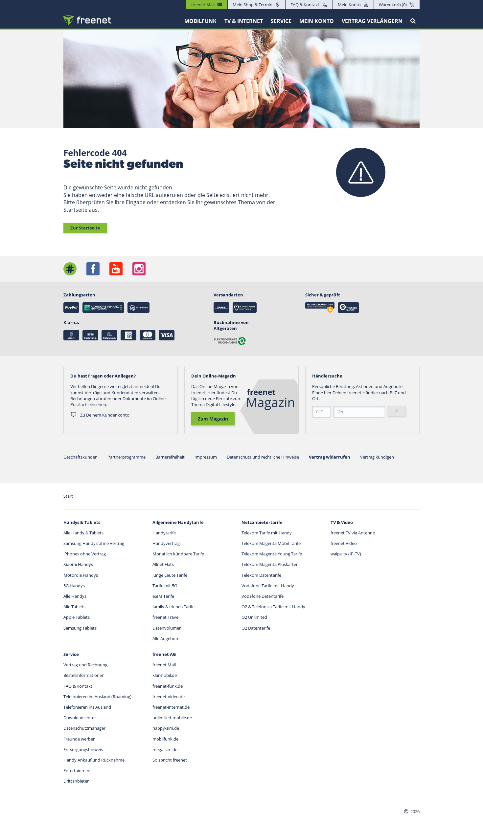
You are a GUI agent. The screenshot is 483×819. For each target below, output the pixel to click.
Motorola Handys (80, 575)
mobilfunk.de (165, 739)
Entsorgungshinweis (83, 749)
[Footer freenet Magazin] (70, 268)
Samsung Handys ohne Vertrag (93, 543)
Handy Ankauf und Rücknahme (94, 760)
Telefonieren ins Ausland (87, 707)
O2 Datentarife (256, 628)
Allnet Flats (163, 564)
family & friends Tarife (173, 607)
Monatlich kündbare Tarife (178, 554)
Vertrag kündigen (377, 457)
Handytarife (164, 533)
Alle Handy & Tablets (83, 533)
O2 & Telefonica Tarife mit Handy (273, 607)
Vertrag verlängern (372, 21)
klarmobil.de (164, 675)
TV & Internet (243, 21)
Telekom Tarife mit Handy (267, 533)
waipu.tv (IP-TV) (346, 554)
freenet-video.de (168, 697)
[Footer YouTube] (116, 268)
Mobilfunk (200, 21)
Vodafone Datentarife (263, 596)
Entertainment (77, 770)
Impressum (206, 457)
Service (281, 21)
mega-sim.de (164, 749)
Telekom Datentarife (261, 575)
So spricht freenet (169, 760)
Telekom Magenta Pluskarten (270, 564)
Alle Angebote (165, 638)
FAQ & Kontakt (304, 5)
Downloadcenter (79, 718)
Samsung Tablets (80, 628)
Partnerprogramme (126, 457)
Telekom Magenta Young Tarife (272, 554)
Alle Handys (74, 596)
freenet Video (344, 543)
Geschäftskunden (80, 457)
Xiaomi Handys (78, 564)
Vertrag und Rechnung (85, 665)
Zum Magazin (213, 419)
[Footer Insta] (139, 268)
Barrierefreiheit (170, 457)
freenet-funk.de (167, 686)
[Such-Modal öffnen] (413, 21)
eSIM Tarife (163, 596)
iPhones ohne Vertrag (84, 554)
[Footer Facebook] (93, 268)
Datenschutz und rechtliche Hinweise (263, 457)
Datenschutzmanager (84, 728)
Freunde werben (79, 739)
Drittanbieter (76, 781)
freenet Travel (165, 617)
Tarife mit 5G (164, 586)
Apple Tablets (76, 617)
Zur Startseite (85, 228)
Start (68, 496)
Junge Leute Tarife (169, 575)
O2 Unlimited (254, 617)
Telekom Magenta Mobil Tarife (271, 543)
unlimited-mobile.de (172, 718)
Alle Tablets (74, 607)
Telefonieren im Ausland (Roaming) (97, 697)
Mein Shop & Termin (252, 5)
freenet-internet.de (171, 707)
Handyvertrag (166, 543)
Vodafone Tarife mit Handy (268, 586)
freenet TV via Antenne (353, 533)
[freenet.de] (87, 20)
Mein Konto (349, 5)
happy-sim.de (165, 728)
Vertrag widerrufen (329, 457)
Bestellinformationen (83, 675)
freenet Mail (164, 665)
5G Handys (74, 586)
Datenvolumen (167, 628)
